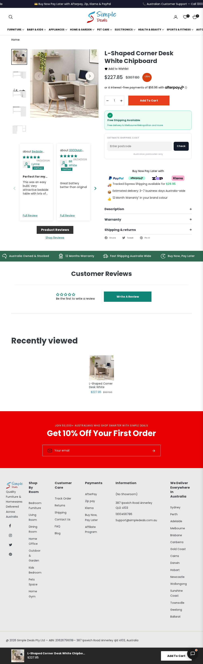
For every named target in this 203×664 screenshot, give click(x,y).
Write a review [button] (128, 297)
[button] (10, 17)
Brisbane (176, 535)
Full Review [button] (30, 215)
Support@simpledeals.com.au (136, 520)
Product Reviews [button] (55, 230)
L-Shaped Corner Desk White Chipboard (101, 386)
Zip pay (90, 501)
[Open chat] (192, 653)
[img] (31, 157)
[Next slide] (95, 188)
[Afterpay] (137, 178)
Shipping (60, 512)
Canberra (176, 542)
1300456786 (124, 514)
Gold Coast (178, 549)
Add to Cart (176, 656)
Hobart (175, 570)
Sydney (175, 507)
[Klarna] (178, 178)
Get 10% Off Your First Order (101, 433)
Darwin (175, 563)
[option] (64, 83)
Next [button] (89, 76)
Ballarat (175, 617)
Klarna (89, 508)
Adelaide (176, 521)
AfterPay (91, 494)
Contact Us (62, 519)
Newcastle (177, 577)
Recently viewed (44, 340)
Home (15, 40)
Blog (57, 533)
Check (181, 146)
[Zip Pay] (157, 178)
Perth (174, 514)
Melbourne (177, 528)
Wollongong (178, 584)
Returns (60, 505)
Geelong (176, 610)
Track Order (63, 498)
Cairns (174, 556)
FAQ (57, 526)
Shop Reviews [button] (55, 238)
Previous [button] (38, 76)
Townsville (177, 603)
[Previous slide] (14, 188)
